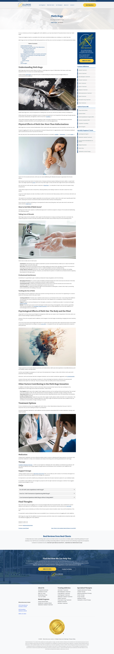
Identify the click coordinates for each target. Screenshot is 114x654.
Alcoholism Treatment (63, 590)
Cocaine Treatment (83, 80)
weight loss (28, 204)
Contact (72, 5)
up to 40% (43, 324)
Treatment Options (25, 56)
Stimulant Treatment (63, 603)
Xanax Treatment (82, 103)
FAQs (22, 62)
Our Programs (42, 5)
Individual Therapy (81, 598)
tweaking (48, 116)
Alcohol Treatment (83, 73)
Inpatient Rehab (82, 113)
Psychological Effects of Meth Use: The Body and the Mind (33, 54)
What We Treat (50, 5)
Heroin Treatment (82, 83)
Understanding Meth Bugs (26, 45)
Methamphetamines (28, 525)
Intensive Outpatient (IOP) (84, 120)
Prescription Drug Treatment (85, 99)
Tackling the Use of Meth (28, 52)
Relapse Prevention (83, 145)
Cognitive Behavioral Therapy (84, 590)
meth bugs (28, 74)
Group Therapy (80, 596)
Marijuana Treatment (83, 89)
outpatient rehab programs (40, 306)
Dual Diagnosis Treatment (64, 595)
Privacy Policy (72, 639)
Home (52, 22)
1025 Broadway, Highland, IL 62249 (23, 610)
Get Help (90, 5)
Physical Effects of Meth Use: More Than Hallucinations (33, 47)
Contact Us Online (67, 569)
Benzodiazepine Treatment (84, 76)
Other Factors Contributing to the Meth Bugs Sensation (33, 55)
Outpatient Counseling (83, 123)
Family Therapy (81, 595)
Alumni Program (82, 126)
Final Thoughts (24, 63)
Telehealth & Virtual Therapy (85, 151)
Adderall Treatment (83, 70)
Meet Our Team (41, 593)
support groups (23, 303)
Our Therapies (59, 5)
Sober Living (81, 148)
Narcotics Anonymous (39, 473)
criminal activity (71, 376)
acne (34, 182)
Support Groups (25, 60)
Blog (55, 22)
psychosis (69, 506)
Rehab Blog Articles (42, 595)
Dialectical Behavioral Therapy (84, 593)
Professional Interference (29, 51)
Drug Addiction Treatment (64, 593)
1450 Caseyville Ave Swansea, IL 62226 (23, 605)
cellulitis (56, 134)
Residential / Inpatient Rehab (45, 603)
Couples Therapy (81, 591)
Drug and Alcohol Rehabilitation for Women (86, 141)
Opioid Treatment (82, 96)
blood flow (46, 185)
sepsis (71, 134)
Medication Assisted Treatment (45, 604)
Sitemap (66, 639)
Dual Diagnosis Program (83, 134)
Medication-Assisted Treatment (85, 137)
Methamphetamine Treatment (85, 93)
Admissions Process (42, 591)
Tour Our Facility (42, 596)
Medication (24, 58)
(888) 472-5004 (92, 0)
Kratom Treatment (83, 86)
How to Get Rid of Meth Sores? (29, 48)
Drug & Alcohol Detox (83, 110)
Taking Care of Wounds (28, 50)
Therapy (24, 59)
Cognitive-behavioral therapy (25, 465)
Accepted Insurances (43, 590)
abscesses (62, 134)
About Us (66, 5)
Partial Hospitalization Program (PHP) (86, 116)
